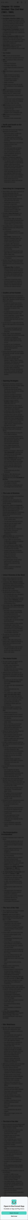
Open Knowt (14, 1213)
